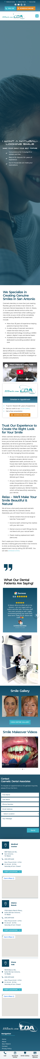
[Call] (5, 1053)
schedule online (14, 551)
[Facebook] (15, 4)
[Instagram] (24, 4)
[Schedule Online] (15, 1053)
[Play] (20, 758)
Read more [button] (20, 624)
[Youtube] (18, 4)
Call (5, 1055)
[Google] (21, 4)
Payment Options (35, 1056)
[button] (37, 16)
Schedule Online (15, 1056)
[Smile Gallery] (25, 1053)
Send (33, 836)
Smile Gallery (25, 408)
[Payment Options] (35, 1053)
